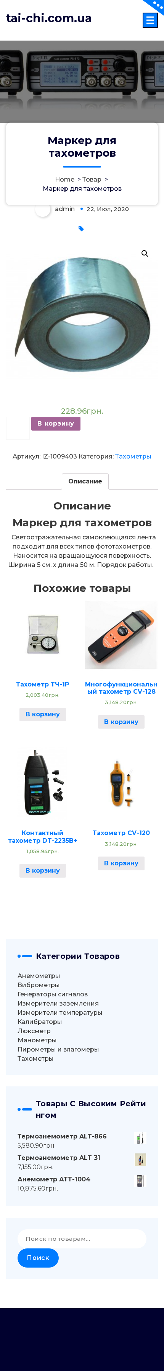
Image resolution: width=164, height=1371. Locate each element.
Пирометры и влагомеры (58, 1049)
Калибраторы (40, 1021)
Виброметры (39, 985)
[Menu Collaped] (150, 20)
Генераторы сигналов (53, 994)
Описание (85, 481)
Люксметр (34, 1031)
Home (64, 179)
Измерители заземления (58, 1003)
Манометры (37, 1040)
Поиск (38, 1257)
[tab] (85, 481)
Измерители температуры (60, 1012)
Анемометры (39, 976)
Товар (91, 179)
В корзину (55, 423)
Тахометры (133, 456)
